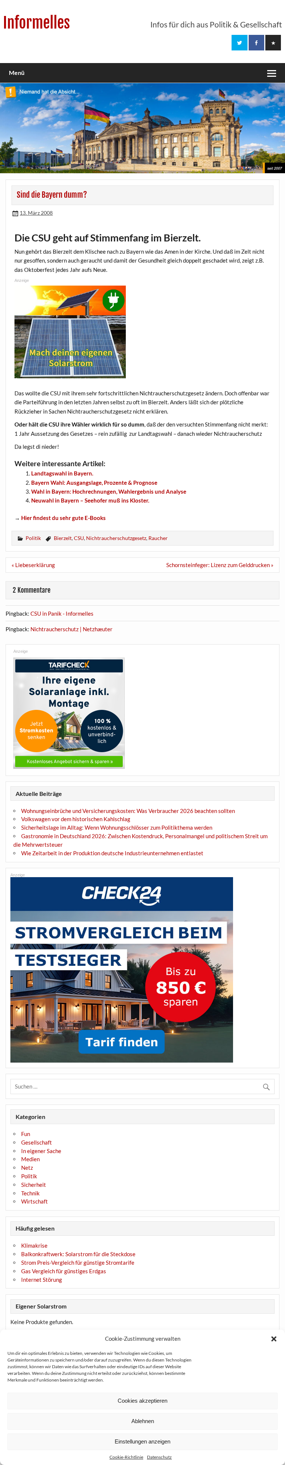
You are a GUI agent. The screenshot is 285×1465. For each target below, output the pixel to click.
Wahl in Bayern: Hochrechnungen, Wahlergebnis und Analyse (108, 491)
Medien (30, 1159)
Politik (33, 538)
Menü (16, 72)
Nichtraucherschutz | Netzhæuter (71, 629)
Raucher (158, 538)
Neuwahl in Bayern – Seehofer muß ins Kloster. (90, 500)
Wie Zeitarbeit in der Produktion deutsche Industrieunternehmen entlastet (112, 853)
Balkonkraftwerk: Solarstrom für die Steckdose (78, 1254)
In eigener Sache (41, 1151)
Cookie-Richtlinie (126, 1457)
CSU (79, 538)
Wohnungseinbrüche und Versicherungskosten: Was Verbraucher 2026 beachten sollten (128, 810)
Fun (25, 1133)
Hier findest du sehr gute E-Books (63, 517)
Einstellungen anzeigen (142, 1441)
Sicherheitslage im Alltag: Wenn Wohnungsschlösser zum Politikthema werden (116, 827)
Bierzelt (63, 538)
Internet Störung (41, 1279)
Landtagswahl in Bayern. (62, 473)
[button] (274, 1339)
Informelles (36, 22)
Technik (30, 1193)
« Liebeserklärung (33, 565)
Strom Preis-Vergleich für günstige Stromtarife (77, 1262)
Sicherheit (33, 1184)
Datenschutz (159, 1457)
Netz (27, 1167)
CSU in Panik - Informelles (62, 613)
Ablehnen (142, 1421)
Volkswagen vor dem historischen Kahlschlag (75, 819)
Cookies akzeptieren (142, 1400)
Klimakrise (34, 1245)
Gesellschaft (36, 1142)
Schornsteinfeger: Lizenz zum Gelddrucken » (219, 565)
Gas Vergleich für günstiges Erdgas (63, 1271)
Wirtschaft (34, 1201)
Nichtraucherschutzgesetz (116, 538)
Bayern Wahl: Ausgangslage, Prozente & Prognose (94, 482)
